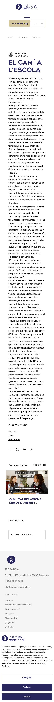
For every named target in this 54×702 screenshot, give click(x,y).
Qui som (9, 600)
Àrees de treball (12, 609)
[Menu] (27, 15)
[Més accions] (44, 54)
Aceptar (27, 697)
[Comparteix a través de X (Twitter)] (17, 449)
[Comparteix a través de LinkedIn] (24, 449)
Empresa (22, 37)
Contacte (9, 627)
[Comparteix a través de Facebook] (9, 449)
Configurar (27, 678)
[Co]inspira (10, 622)
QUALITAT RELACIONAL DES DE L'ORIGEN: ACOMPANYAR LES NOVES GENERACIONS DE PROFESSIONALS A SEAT (26, 501)
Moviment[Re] (11, 618)
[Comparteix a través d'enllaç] (31, 449)
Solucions (9, 613)
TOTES (9, 37)
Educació (12, 431)
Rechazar (27, 687)
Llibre (11, 435)
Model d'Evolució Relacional (18, 604)
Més (35, 37)
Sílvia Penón (14, 439)
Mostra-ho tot (39, 465)
